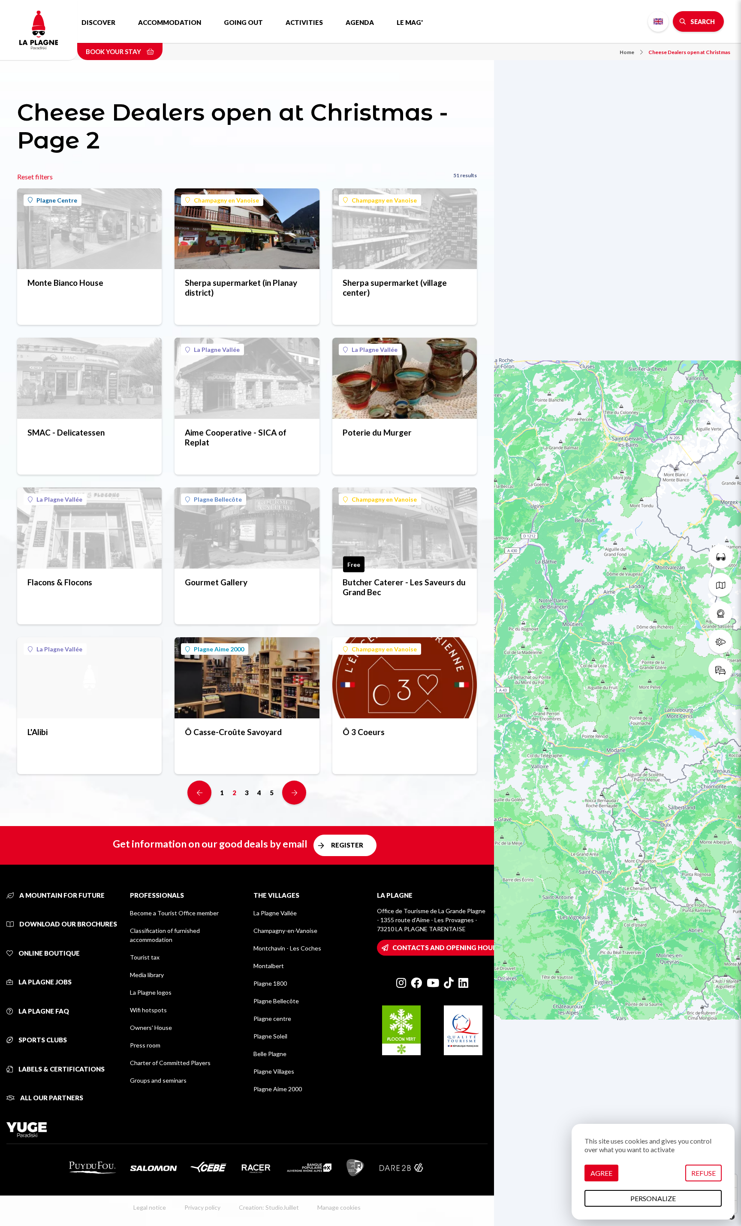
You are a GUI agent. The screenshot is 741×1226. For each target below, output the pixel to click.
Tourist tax (145, 957)
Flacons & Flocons (59, 582)
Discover (98, 22)
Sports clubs (42, 1040)
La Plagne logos (151, 992)
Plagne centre (272, 1018)
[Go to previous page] (199, 793)
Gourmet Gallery (216, 582)
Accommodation (169, 22)
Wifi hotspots (148, 1010)
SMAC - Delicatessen (66, 432)
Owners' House (151, 1027)
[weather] (720, 642)
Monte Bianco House (65, 283)
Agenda (360, 22)
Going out (243, 22)
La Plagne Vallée (217, 349)
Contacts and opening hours (446, 947)
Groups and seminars (158, 1080)
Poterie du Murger (377, 432)
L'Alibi (37, 732)
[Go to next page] (294, 793)
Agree (601, 1173)
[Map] (617, 613)
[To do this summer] (720, 557)
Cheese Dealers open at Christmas (689, 52)
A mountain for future (61, 895)
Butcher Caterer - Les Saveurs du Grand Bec (404, 587)
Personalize (653, 1198)
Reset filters (35, 177)
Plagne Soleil (270, 1036)
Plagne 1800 (270, 983)
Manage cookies (339, 1207)
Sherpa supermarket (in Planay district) (241, 287)
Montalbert (268, 965)
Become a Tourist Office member (174, 913)
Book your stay (114, 51)
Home (627, 52)
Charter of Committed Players (170, 1062)
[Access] (720, 670)
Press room (145, 1045)
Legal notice (149, 1207)
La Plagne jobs (44, 982)
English (658, 21)
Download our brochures (67, 924)
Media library (147, 974)
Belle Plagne (269, 1053)
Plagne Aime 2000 (219, 649)
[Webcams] (720, 613)
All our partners (51, 1098)
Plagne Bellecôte (218, 499)
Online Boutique (48, 953)
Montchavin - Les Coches (287, 948)
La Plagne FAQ (43, 1011)
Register (347, 845)
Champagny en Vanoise (226, 200)
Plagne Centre (56, 200)
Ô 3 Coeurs (364, 732)
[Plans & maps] (720, 585)
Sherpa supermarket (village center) (395, 287)
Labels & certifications (61, 1069)
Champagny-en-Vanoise (285, 930)
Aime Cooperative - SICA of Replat (235, 437)
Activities (304, 22)
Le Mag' (410, 22)
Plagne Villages (273, 1071)
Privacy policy (202, 1207)
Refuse (703, 1173)
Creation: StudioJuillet (269, 1207)
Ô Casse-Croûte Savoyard (233, 732)
